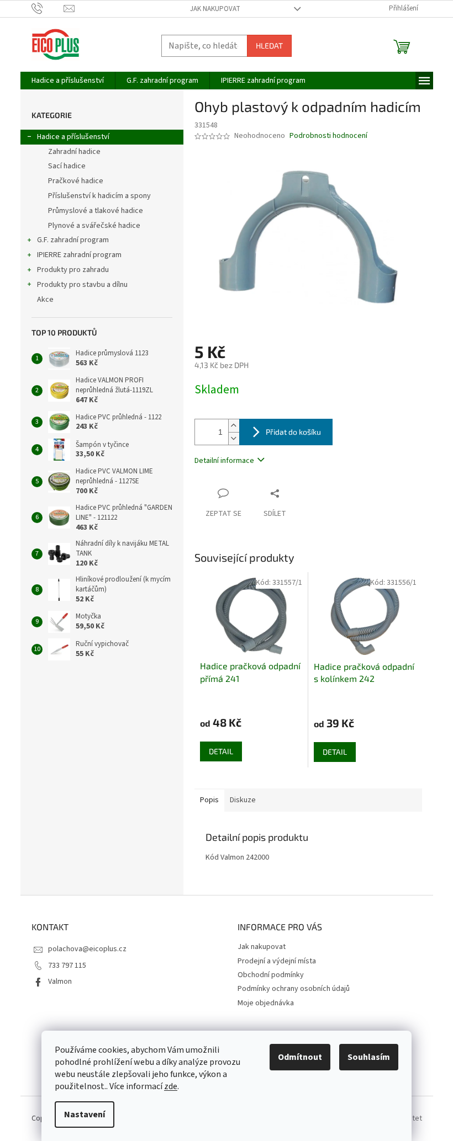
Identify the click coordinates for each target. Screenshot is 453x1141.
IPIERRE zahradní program (79, 254)
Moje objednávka (266, 1003)
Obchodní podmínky (271, 974)
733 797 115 (67, 965)
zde (170, 1086)
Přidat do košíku (293, 431)
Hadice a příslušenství (73, 136)
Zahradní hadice (74, 151)
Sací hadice (67, 166)
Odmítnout (300, 1057)
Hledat (269, 45)
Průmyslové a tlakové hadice (95, 210)
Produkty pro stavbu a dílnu (82, 284)
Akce (45, 299)
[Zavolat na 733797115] (47, 8)
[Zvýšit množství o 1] (233, 425)
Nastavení (84, 1114)
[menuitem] (67, 80)
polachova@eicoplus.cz (87, 949)
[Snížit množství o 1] (233, 438)
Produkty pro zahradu (73, 269)
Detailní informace (224, 460)
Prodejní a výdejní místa (277, 961)
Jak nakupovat (215, 9)
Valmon (60, 981)
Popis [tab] (209, 800)
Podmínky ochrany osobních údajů (294, 988)
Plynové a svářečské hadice (94, 225)
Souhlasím (368, 1057)
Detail (221, 751)
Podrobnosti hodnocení (328, 136)
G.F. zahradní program (73, 240)
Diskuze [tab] (243, 800)
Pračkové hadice (75, 180)
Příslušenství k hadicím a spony (99, 195)
